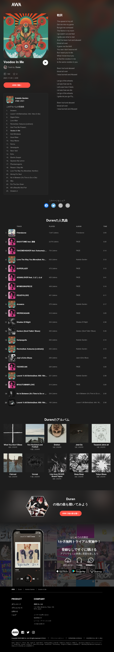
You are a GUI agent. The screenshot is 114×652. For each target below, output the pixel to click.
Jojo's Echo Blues (24, 357)
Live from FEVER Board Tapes (57, 475)
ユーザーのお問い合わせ (41, 615)
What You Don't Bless (13, 444)
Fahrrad (13, 474)
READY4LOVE (23, 295)
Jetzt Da (79, 444)
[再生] (45, 62)
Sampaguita (14, 147)
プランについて (17, 608)
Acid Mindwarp (15, 134)
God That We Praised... (18, 127)
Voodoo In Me (42, 589)
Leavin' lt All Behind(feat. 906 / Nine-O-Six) (25, 114)
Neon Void (14, 151)
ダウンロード (16, 604)
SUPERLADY (22, 268)
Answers (13, 110)
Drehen (57, 444)
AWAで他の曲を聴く (70, 513)
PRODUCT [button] (17, 599)
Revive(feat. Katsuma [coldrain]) (21, 124)
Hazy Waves (14, 140)
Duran (18, 67)
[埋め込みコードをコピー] (67, 205)
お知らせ (15, 611)
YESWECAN (22, 366)
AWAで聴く (17, 85)
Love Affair (14, 120)
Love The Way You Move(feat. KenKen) (24, 171)
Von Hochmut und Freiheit (35, 445)
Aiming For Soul (16, 174)
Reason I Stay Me (16, 167)
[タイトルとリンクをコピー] (60, 205)
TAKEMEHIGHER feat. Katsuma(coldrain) (34, 250)
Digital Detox (14, 117)
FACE (78, 241)
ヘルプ (14, 615)
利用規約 (43, 638)
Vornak (35, 474)
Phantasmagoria (16, 164)
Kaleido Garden (21, 98)
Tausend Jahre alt (101, 444)
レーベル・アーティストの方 (42, 621)
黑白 (11, 181)
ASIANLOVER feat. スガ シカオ (29, 277)
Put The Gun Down (17, 184)
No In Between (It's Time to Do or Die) (23, 177)
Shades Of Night (24, 322)
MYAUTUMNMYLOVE (26, 384)
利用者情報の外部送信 (75, 638)
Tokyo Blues (101, 474)
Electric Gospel (15, 157)
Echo (12, 154)
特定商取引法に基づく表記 (94, 638)
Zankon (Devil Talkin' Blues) (28, 331)
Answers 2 (14, 191)
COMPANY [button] (39, 599)
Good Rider (14, 137)
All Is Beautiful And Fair (18, 187)
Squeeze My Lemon (17, 161)
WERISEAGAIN (23, 313)
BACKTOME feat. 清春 (26, 241)
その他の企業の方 (39, 624)
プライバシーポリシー (57, 638)
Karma (12, 144)
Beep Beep (79, 474)
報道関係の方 (38, 618)
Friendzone (21, 232)
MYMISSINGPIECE (24, 286)
